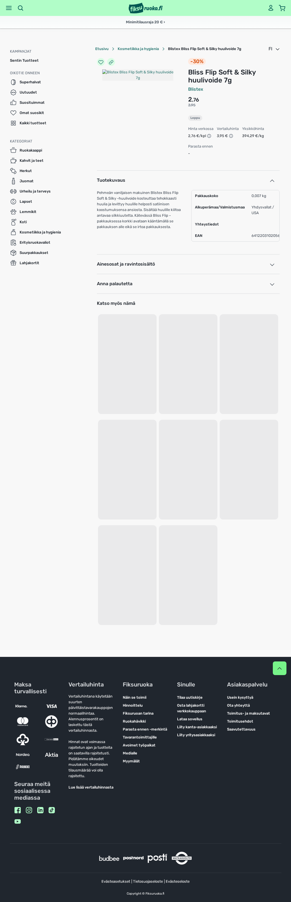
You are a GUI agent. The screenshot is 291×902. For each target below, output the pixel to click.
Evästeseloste (178, 881)
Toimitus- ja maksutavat (248, 713)
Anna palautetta (114, 283)
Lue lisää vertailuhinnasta (90, 787)
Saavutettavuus (241, 729)
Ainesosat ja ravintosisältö (126, 264)
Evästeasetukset (115, 881)
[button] (8, 8)
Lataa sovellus (189, 719)
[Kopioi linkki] (111, 62)
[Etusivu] (146, 8)
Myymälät (131, 761)
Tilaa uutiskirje (190, 697)
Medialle (130, 753)
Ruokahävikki (134, 721)
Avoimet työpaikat (139, 745)
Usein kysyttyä (240, 697)
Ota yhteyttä (238, 705)
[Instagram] (29, 810)
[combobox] (274, 48)
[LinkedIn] (40, 810)
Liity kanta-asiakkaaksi (197, 727)
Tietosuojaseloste (148, 881)
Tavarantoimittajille (140, 737)
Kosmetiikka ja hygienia (138, 49)
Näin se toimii (134, 697)
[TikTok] (51, 810)
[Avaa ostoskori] (282, 8)
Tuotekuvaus (111, 180)
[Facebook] (17, 810)
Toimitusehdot (240, 721)
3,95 (192, 105)
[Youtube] (17, 821)
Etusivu (102, 49)
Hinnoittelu (133, 705)
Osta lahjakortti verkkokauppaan (191, 708)
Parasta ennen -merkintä (145, 729)
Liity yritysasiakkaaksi (196, 735)
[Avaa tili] (270, 8)
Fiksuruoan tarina (138, 713)
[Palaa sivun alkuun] (279, 668)
